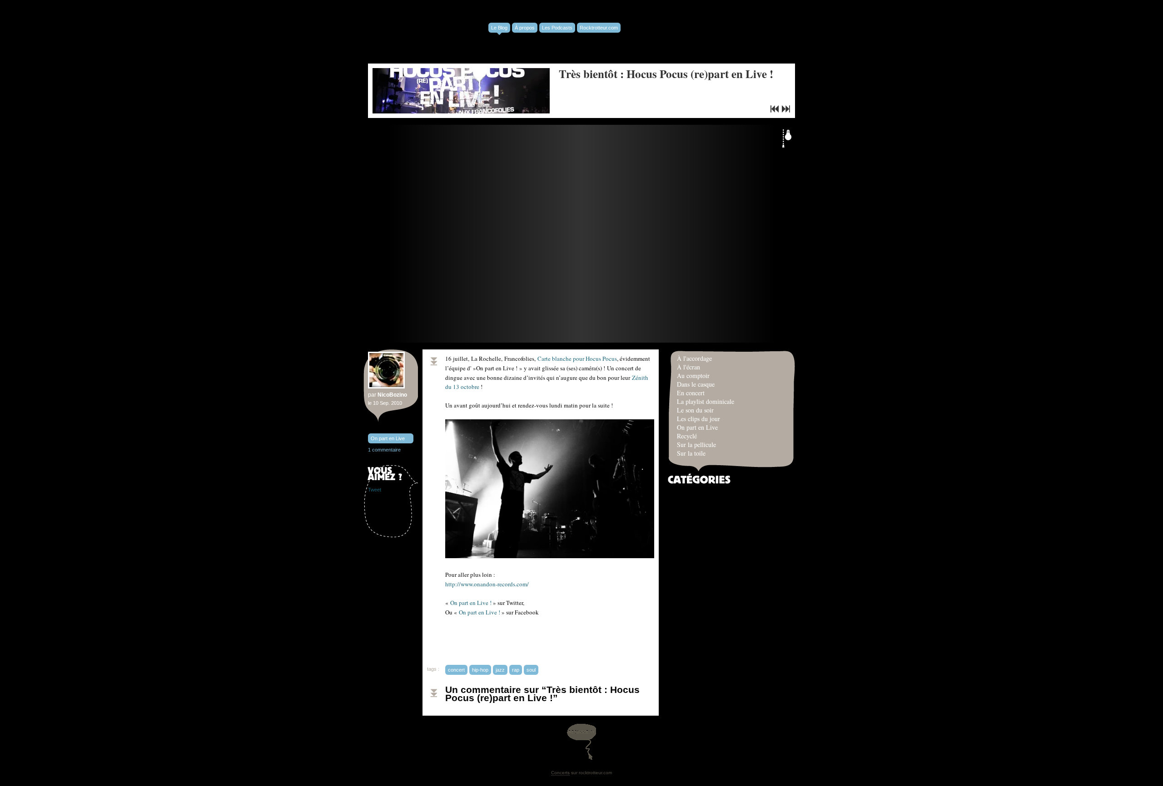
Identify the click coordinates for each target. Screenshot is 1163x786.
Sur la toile (691, 453)
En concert (691, 392)
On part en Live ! (471, 603)
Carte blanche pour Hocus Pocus (577, 358)
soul (531, 670)
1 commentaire (384, 449)
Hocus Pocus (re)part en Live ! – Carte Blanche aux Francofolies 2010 (785, 108)
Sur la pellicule (696, 444)
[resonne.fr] (581, 742)
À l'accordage (694, 358)
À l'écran (688, 367)
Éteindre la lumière (786, 138)
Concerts (560, 772)
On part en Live (388, 438)
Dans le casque (696, 384)
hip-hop (480, 670)
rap (515, 670)
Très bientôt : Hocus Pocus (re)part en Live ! (666, 73)
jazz (500, 670)
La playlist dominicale (705, 401)
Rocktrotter (436, 32)
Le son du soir (695, 410)
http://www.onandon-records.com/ (487, 584)
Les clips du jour (698, 418)
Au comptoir (693, 375)
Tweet (374, 489)
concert (456, 670)
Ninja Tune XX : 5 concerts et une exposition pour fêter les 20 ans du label (774, 108)
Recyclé (687, 436)
